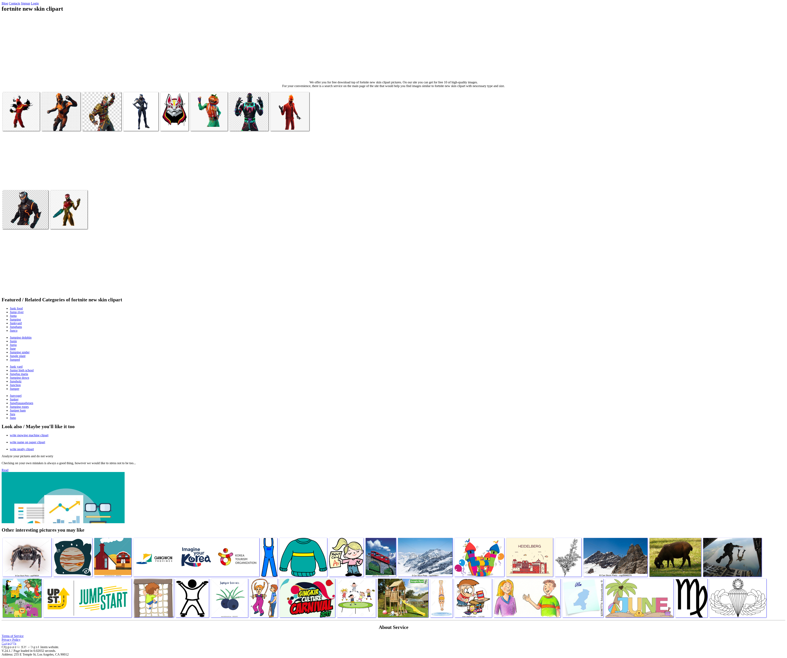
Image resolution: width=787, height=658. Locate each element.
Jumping (15, 319)
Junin (13, 341)
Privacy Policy (11, 639)
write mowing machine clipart (29, 435)
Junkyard (16, 323)
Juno (13, 418)
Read (5, 470)
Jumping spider (20, 352)
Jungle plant (17, 356)
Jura (12, 414)
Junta (13, 316)
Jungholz (16, 381)
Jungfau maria (19, 374)
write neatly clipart (22, 449)
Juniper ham (18, 410)
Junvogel (16, 395)
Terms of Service (13, 636)
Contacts (14, 3)
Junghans (16, 327)
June (13, 348)
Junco (13, 330)
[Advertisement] (393, 46)
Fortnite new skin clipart (18, 125)
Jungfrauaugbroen (21, 403)
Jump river (17, 312)
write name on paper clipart (27, 442)
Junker (14, 399)
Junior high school (22, 370)
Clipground (20, 646)
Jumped (15, 359)
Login (35, 3)
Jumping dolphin (21, 337)
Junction (15, 385)
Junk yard (16, 366)
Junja (13, 345)
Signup (25, 3)
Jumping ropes (19, 406)
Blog (5, 3)
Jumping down (19, 377)
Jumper (14, 388)
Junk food (16, 308)
